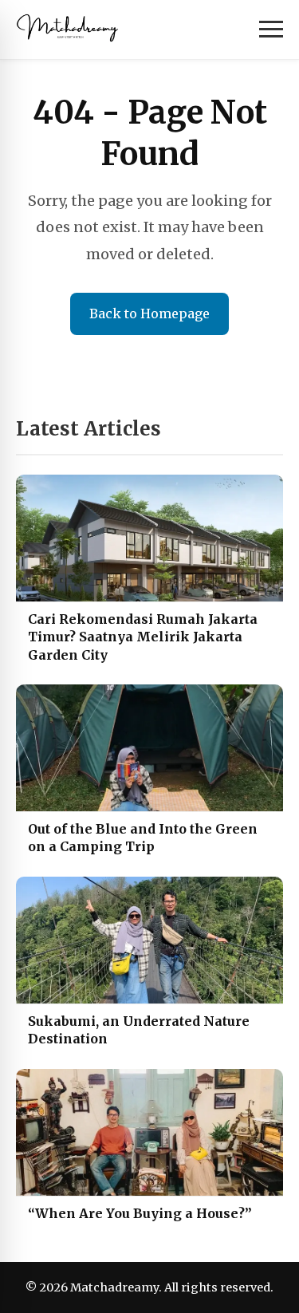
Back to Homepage (149, 313)
